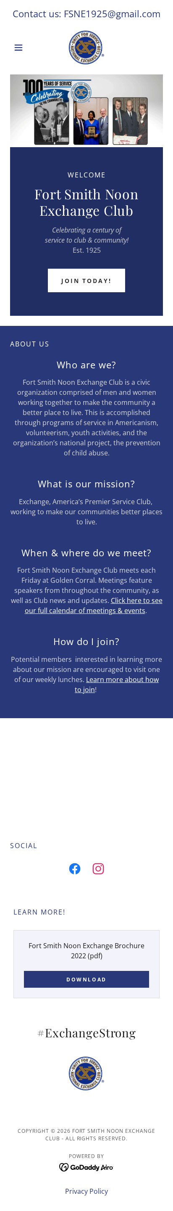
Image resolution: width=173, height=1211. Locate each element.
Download (86, 979)
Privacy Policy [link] (86, 1191)
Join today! (86, 281)
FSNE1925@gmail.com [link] (112, 13)
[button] (21, 47)
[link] (87, 47)
